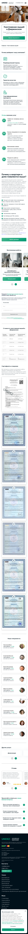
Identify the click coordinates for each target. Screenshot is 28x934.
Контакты (4, 908)
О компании (5, 898)
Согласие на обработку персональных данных (11, 850)
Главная (4, 45)
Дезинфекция (5, 877)
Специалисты (5, 902)
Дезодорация (6, 881)
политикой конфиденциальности (18, 318)
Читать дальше (14, 239)
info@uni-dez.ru (5, 868)
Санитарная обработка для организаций (14, 891)
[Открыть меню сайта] (25, 3)
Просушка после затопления (10, 889)
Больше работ (12, 279)
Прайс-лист (5, 906)
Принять (13, 929)
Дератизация (5, 879)
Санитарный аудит (7, 885)
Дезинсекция (12, 753)
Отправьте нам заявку (12, 122)
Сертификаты (5, 904)
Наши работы (6, 900)
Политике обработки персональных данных (12, 923)
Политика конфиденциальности (8, 848)
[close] (27, 699)
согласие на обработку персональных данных (14, 317)
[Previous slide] (12, 284)
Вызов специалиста (14, 37)
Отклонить (13, 926)
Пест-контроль (6, 887)
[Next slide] (16, 284)
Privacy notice (24, 699)
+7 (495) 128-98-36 (19, 2)
